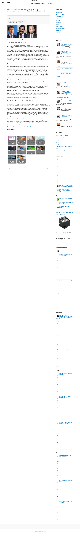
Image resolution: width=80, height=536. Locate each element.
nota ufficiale (39, 52)
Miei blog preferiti (33, 0)
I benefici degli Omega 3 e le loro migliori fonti (66, 116)
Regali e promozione (60, 26)
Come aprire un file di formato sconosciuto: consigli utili (65, 397)
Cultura (57, 18)
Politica (8, 13)
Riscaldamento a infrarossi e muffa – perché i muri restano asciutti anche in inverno (66, 44)
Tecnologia (58, 32)
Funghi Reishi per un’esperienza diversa (65, 123)
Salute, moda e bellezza (60, 28)
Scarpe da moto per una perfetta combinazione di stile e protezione (66, 92)
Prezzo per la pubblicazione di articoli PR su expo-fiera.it (41, 3)
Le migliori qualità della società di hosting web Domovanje (65, 423)
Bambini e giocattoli (60, 14)
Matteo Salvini (22, 45)
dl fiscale (28, 45)
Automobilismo (59, 12)
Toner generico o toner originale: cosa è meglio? (66, 100)
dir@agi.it (31, 126)
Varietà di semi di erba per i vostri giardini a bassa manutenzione (65, 281)
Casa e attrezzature (60, 16)
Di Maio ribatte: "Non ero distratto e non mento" (17, 21)
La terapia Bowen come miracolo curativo (65, 83)
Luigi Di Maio (16, 45)
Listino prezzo (59, 242)
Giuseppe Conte (10, 49)
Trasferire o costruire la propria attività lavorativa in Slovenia (65, 321)
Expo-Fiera (6, 2)
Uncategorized (59, 36)
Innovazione (58, 22)
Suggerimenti (58, 30)
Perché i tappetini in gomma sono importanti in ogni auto (66, 69)
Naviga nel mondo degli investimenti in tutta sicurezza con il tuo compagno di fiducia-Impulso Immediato (64, 317)
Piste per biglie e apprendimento (65, 198)
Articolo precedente (11, 168)
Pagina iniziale (33, 1)
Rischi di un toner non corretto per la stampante (67, 108)
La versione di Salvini (12, 19)
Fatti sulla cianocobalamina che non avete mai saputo (66, 61)
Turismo (57, 34)
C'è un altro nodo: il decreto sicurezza (15, 22)
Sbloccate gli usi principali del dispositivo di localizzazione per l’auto (65, 190)
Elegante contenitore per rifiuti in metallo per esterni (66, 52)
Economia (58, 20)
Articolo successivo (45, 168)
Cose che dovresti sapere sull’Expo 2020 (64, 350)
